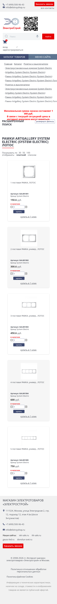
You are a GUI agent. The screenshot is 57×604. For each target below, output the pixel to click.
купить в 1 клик (28, 216)
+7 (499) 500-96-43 (15, 4)
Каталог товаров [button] (14, 56)
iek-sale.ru (24, 535)
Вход (5, 47)
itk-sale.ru (36, 535)
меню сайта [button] (43, 56)
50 (24, 153)
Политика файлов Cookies (20, 577)
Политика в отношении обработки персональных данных (28, 570)
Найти (48, 36)
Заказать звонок (44, 4)
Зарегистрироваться (13, 49)
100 (28, 153)
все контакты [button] (47, 8)
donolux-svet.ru (24, 539)
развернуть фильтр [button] (45, 121)
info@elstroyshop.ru (15, 7)
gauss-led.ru (8, 539)
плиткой (21, 154)
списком (32, 154)
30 (20, 153)
